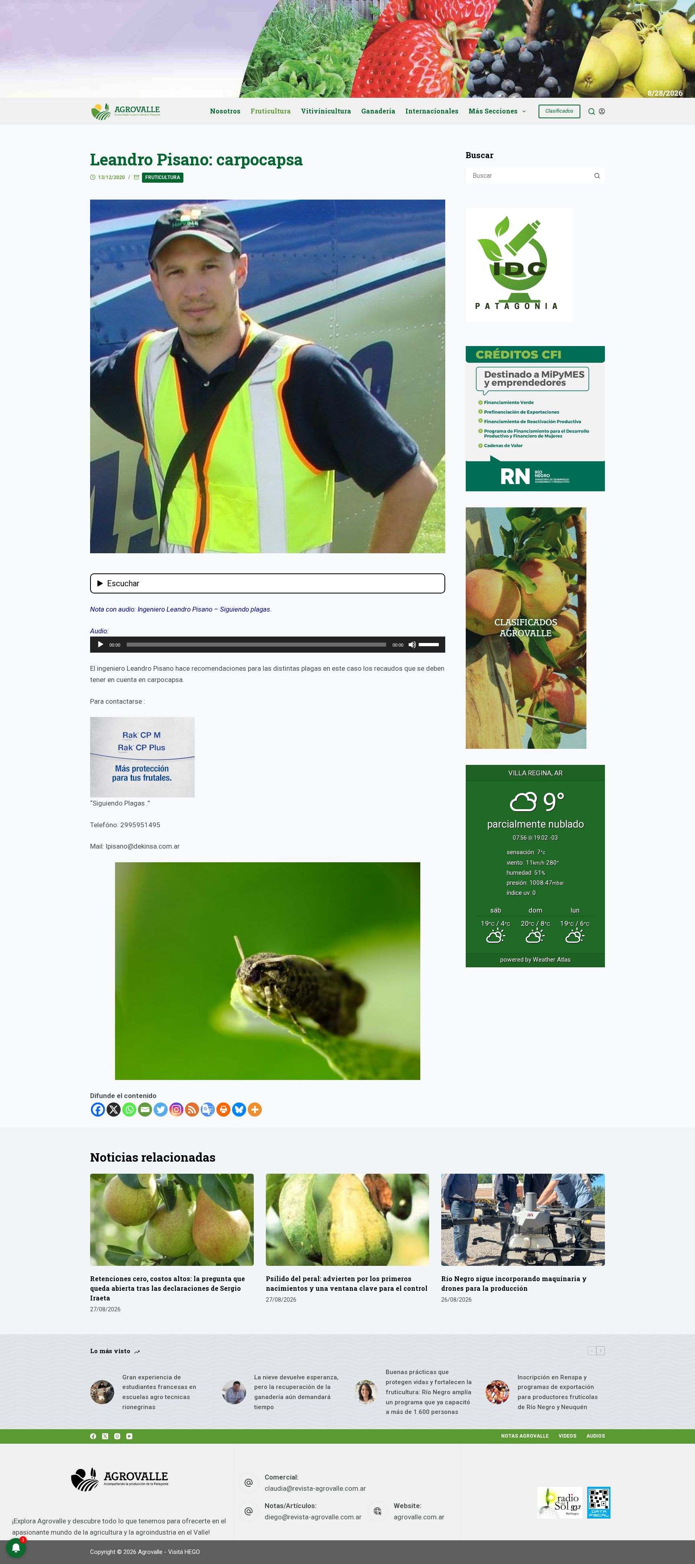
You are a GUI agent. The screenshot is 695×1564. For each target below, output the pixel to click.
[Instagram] (176, 1109)
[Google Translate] (208, 1109)
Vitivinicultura (326, 111)
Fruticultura (271, 111)
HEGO (192, 1552)
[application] (267, 645)
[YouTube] (129, 1436)
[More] (255, 1109)
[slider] (430, 644)
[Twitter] (161, 1109)
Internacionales (432, 111)
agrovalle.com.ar (419, 1517)
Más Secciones (493, 111)
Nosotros (225, 111)
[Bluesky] (239, 1109)
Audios (595, 1436)
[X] (114, 1109)
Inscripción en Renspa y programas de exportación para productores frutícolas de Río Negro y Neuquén (558, 1392)
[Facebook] (98, 1109)
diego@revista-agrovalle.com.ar (313, 1517)
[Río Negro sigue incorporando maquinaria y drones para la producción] (523, 1220)
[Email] (145, 1109)
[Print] (223, 1109)
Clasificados (559, 111)
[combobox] (528, 175)
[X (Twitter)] (105, 1436)
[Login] (602, 111)
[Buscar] (591, 111)
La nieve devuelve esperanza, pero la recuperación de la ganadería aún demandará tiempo (296, 1392)
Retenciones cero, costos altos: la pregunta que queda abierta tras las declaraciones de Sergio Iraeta (167, 1288)
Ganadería (378, 111)
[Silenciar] (412, 645)
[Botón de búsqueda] (597, 175)
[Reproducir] (101, 645)
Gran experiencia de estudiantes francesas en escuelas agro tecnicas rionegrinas (159, 1392)
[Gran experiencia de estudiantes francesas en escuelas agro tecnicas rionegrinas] (102, 1392)
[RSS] (192, 1109)
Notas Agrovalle (525, 1436)
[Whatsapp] (129, 1109)
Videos (567, 1436)
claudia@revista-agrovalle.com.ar (315, 1488)
